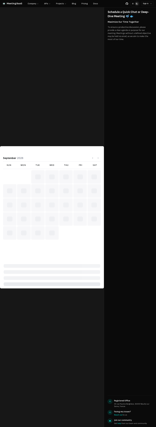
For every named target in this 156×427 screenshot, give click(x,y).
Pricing (85, 3)
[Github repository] (127, 3)
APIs (46, 3)
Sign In (146, 3)
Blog (74, 3)
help (119, 423)
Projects (60, 3)
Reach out (118, 415)
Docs (95, 3)
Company (32, 3)
